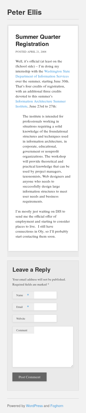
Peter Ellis (24, 12)
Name (22, 295)
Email (22, 306)
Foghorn (56, 405)
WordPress (34, 405)
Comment (21, 330)
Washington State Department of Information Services (43, 73)
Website (20, 318)
